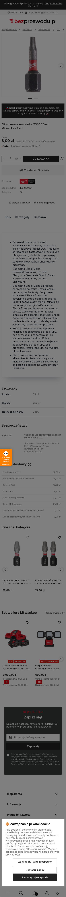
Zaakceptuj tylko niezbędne (35, 861)
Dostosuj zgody (35, 869)
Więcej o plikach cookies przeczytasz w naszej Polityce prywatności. (32, 851)
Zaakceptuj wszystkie (35, 877)
